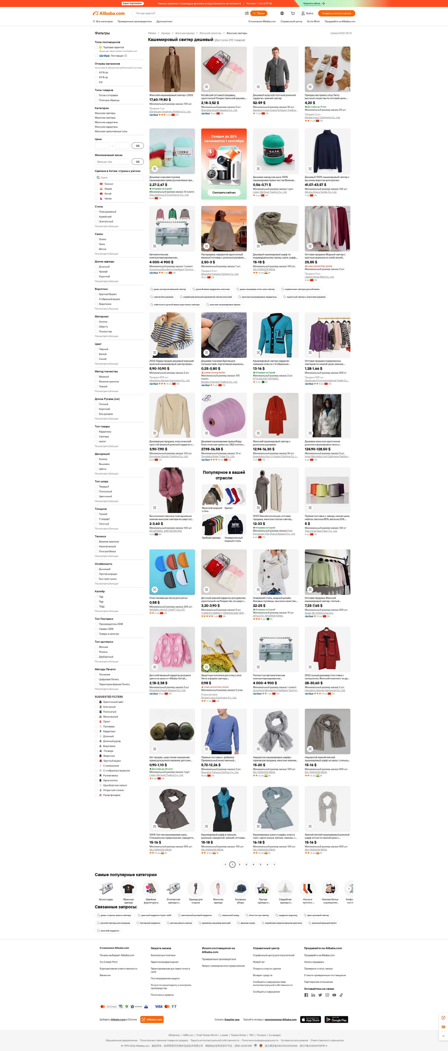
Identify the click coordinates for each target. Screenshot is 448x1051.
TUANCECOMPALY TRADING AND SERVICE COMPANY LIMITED (224, 613)
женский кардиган (110, 930)
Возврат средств (262, 975)
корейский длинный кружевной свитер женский (207, 297)
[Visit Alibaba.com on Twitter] (320, 995)
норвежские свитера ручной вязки (302, 289)
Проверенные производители (219, 959)
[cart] (293, 13)
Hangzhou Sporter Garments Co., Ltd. (169, 380)
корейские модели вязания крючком (283, 923)
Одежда (165, 33)
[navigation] (119, 449)
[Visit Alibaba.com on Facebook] (306, 995)
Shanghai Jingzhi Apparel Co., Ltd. (219, 110)
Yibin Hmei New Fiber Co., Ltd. (321, 531)
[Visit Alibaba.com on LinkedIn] (313, 995)
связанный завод (230, 915)
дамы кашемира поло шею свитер (257, 289)
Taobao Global (238, 1035)
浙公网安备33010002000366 (281, 1045)
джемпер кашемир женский (216, 923)
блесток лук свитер (259, 915)
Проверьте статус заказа (318, 968)
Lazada (224, 1035)
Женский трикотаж (210, 33)
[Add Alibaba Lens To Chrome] (152, 1019)
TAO (251, 1035)
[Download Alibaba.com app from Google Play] (336, 1019)
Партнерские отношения (318, 981)
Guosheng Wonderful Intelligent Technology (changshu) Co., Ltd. (172, 269)
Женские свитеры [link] (237, 33)
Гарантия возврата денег (165, 961)
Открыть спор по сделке (267, 968)
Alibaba (152, 33)
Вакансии (105, 975)
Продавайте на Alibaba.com (319, 955)
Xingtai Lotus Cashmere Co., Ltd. (322, 117)
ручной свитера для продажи (115, 923)
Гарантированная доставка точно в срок (170, 970)
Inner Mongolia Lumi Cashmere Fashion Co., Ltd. (327, 456)
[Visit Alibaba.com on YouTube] (334, 995)
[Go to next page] (274, 864)
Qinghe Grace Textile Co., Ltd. (321, 192)
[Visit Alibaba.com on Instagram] (327, 995)
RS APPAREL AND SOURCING (165, 531)
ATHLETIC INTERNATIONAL (268, 615)
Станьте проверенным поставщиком (325, 975)
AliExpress (174, 1035)
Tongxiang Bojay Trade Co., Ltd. (218, 456)
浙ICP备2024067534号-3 (313, 1045)
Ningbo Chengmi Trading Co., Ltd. (219, 381)
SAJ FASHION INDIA (264, 269)
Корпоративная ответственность (118, 968)
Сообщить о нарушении (266, 991)
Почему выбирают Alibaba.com (117, 955)
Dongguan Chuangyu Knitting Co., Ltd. (170, 111)
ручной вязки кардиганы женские (213, 289)
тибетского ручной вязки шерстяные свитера (177, 304)
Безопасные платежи (163, 955)
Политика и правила (162, 994)
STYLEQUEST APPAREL (266, 378)
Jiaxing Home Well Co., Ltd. (319, 276)
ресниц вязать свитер (181, 923)
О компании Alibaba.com (114, 947)
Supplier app (232, 1019)
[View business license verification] (255, 1045)
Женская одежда (184, 33)
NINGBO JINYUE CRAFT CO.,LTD (167, 609)
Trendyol (261, 1035)
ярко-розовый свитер (318, 915)
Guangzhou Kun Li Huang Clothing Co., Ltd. (276, 456)
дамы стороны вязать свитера (116, 915)
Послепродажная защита (165, 978)
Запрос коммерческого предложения (223, 965)
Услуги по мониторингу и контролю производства (171, 987)
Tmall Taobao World (206, 1035)
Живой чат (259, 961)
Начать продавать (314, 961)
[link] (443, 1017)
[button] (247, 13)
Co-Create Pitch (109, 961)
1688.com (188, 1035)
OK (137, 145)
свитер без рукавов (163, 297)
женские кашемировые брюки (225, 304)
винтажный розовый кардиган (196, 915)
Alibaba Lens (118, 1019)
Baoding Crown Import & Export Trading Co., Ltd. (276, 110)
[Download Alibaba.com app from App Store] (310, 1019)
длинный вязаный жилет (324, 923)
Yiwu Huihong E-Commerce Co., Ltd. (169, 194)
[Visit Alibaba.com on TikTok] (341, 995)
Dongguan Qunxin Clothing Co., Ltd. (168, 456)
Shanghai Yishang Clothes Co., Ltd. (220, 274)
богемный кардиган (150, 923)
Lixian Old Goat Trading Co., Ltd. (270, 192)
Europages (275, 1035)
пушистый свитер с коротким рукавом (306, 297)
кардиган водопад (288, 915)
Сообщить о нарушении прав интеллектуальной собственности (273, 983)
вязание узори (248, 923)
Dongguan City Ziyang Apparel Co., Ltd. (274, 533)
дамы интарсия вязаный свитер (170, 289)
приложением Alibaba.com (281, 1019)
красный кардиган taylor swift (156, 915)
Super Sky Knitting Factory (319, 613)
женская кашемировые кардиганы (259, 297)
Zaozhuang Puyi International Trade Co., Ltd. (327, 380)
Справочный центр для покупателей (273, 955)
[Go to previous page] (225, 864)
